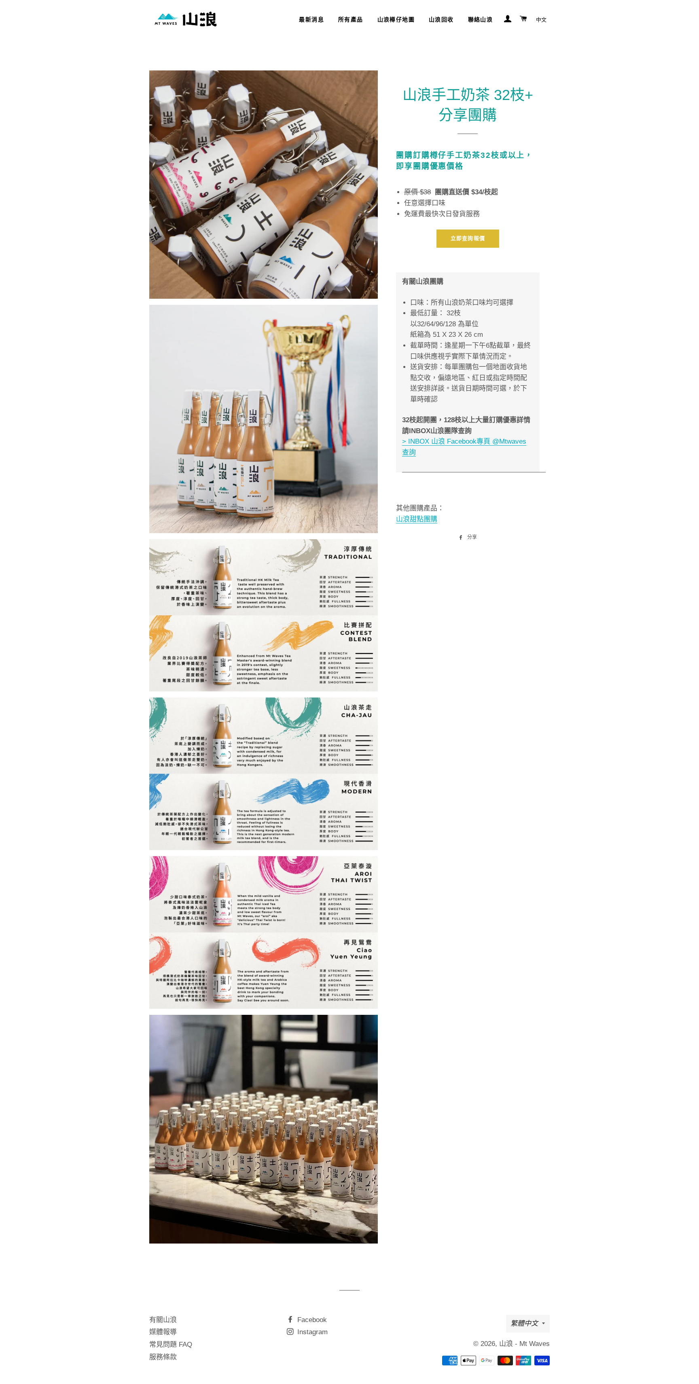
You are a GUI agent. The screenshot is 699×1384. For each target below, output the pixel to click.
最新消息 (311, 19)
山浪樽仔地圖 (396, 19)
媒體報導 (163, 1332)
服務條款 (163, 1357)
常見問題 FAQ (170, 1344)
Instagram (311, 1332)
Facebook (311, 1320)
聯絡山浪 (480, 19)
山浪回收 (441, 19)
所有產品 (350, 19)
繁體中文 (524, 1323)
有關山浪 (163, 1320)
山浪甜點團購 (416, 519)
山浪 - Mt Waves (524, 1344)
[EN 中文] (541, 19)
